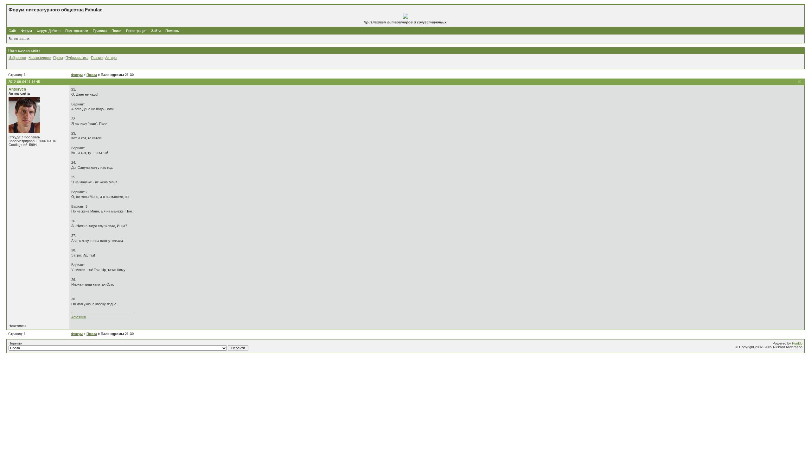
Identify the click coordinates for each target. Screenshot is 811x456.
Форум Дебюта (49, 31)
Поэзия (97, 58)
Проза (58, 58)
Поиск (116, 31)
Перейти (15, 343)
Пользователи (76, 31)
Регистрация (136, 31)
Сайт (13, 31)
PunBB (797, 343)
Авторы (111, 58)
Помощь (172, 31)
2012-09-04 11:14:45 (24, 82)
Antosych (17, 89)
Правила (100, 31)
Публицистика (77, 58)
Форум (26, 31)
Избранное (17, 58)
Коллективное (40, 58)
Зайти (156, 31)
